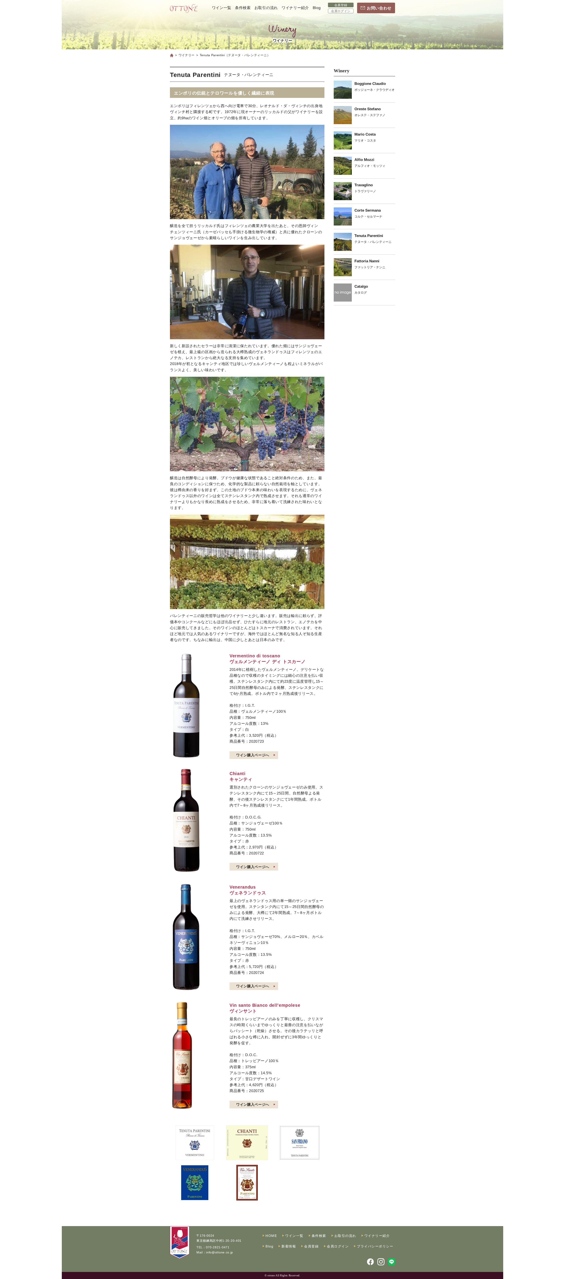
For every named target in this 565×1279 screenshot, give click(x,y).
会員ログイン (340, 11)
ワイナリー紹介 (295, 8)
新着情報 (288, 1246)
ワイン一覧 (221, 8)
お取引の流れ (266, 8)
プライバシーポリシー (375, 1246)
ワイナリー (187, 55)
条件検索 (243, 8)
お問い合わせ (379, 8)
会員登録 (340, 5)
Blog (317, 8)
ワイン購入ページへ (252, 755)
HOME (271, 1236)
